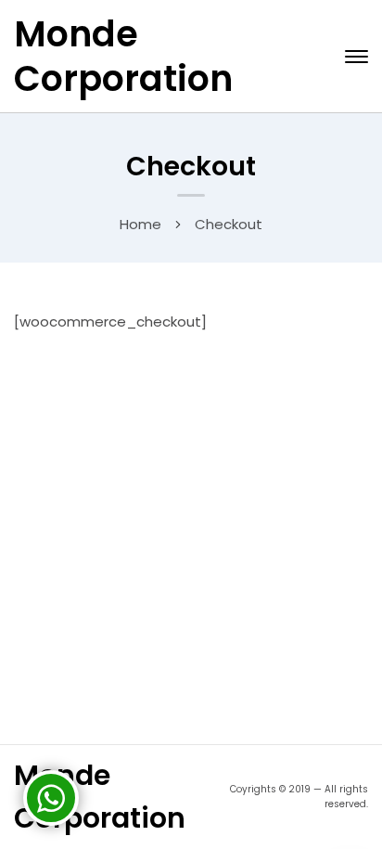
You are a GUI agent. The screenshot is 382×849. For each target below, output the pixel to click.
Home (140, 224)
